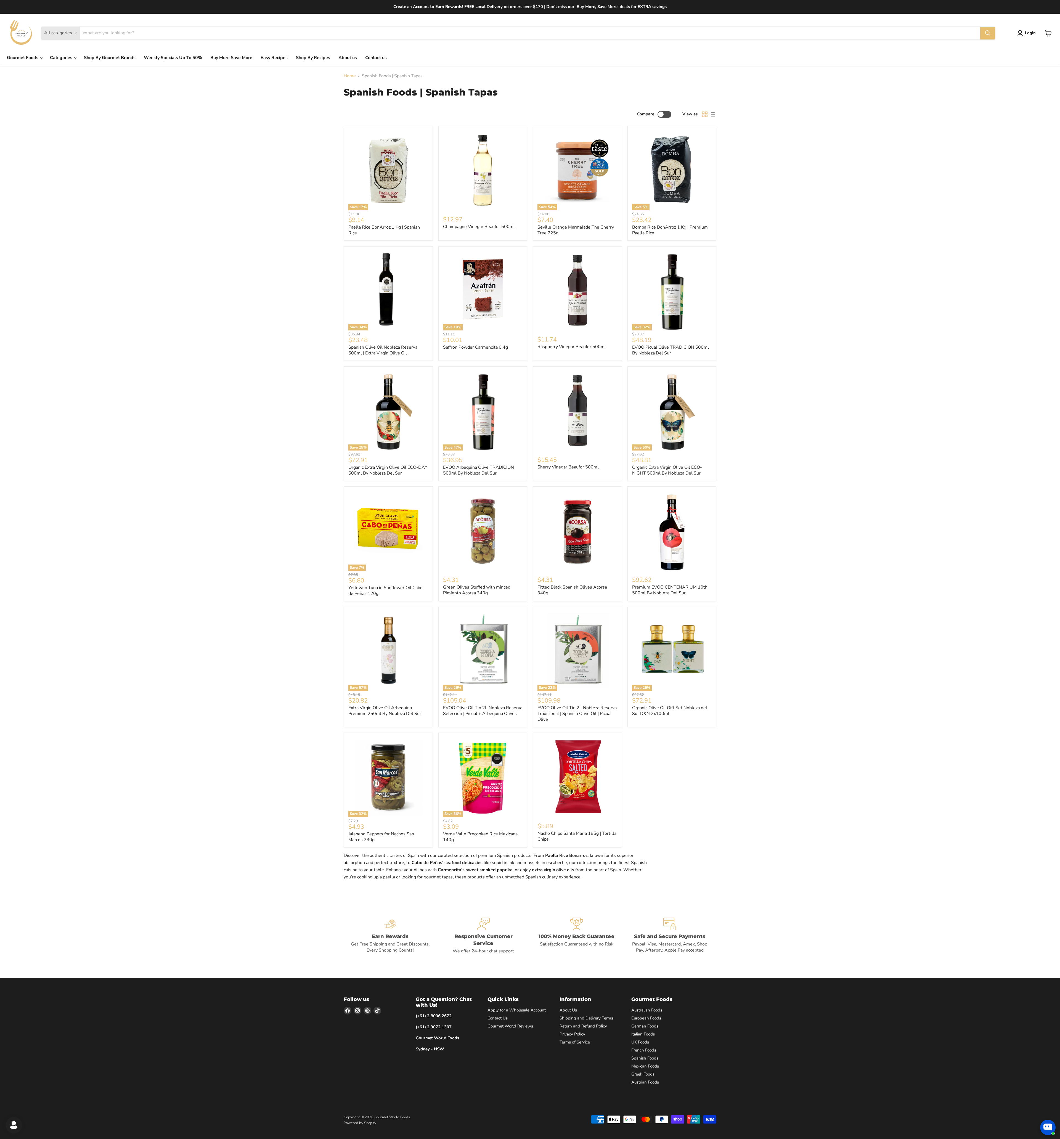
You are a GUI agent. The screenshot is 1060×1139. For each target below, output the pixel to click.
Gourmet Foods (23, 58)
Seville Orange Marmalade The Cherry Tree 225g (575, 230)
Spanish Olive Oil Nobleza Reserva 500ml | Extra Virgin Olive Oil (382, 350)
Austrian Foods (645, 1082)
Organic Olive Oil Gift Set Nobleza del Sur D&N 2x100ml (669, 711)
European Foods (646, 1018)
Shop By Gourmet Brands (110, 58)
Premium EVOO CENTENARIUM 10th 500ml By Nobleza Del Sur (669, 590)
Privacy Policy (572, 1034)
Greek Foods (642, 1074)
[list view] (712, 114)
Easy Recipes (274, 58)
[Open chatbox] (1048, 1127)
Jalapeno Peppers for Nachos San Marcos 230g (381, 837)
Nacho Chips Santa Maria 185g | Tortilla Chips (576, 836)
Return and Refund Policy (583, 1026)
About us (347, 58)
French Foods (643, 1050)
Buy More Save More (231, 58)
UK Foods (640, 1042)
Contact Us (497, 1018)
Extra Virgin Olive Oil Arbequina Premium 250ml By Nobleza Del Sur (384, 711)
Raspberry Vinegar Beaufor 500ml (571, 347)
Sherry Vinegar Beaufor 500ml (568, 467)
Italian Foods (643, 1034)
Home (350, 75)
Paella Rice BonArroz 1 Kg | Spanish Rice (384, 230)
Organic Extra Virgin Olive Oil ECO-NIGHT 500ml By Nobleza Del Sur (667, 470)
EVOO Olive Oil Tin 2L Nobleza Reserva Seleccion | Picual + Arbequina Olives (482, 711)
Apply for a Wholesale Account (516, 1010)
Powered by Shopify (360, 1123)
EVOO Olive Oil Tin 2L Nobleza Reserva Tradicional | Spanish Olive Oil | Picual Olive (577, 713)
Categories (61, 58)
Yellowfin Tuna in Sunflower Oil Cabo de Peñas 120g (385, 591)
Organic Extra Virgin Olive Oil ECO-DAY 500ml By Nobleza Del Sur (387, 470)
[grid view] (705, 114)
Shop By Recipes (313, 58)
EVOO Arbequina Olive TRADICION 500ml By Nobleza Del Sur (478, 470)
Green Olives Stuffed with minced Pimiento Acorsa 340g (476, 590)
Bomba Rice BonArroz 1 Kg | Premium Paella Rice (670, 230)
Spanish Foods (644, 1058)
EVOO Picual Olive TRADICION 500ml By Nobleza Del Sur (670, 350)
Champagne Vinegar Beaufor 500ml (479, 227)
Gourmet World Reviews (510, 1026)
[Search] (987, 33)
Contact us (376, 58)
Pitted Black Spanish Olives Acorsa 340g (572, 590)
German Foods (644, 1026)
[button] (1027, 33)
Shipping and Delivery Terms (586, 1018)
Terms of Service (575, 1042)
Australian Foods (646, 1010)
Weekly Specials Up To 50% (173, 58)
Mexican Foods (645, 1066)
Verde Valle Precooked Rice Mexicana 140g (480, 837)
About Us (568, 1010)
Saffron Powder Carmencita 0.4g (475, 347)
